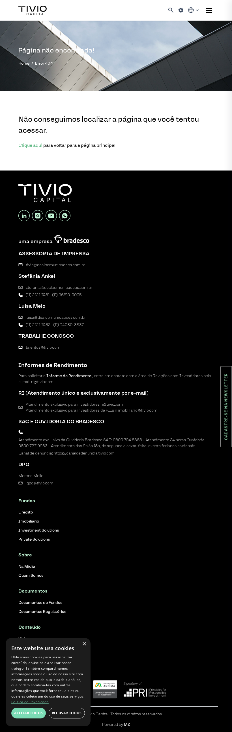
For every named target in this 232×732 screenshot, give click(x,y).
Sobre (25, 555)
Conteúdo (29, 627)
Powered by (116, 724)
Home (23, 63)
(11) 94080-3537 (68, 324)
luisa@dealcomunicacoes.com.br (56, 317)
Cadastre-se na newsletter (226, 406)
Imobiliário (28, 521)
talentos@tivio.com (43, 347)
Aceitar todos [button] (28, 713)
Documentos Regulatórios (42, 611)
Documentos (33, 591)
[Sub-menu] (209, 10)
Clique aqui (30, 145)
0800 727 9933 (33, 445)
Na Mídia (26, 566)
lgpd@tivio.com (39, 483)
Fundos (26, 500)
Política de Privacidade (30, 702)
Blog (23, 654)
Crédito (25, 512)
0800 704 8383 (127, 440)
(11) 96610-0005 (67, 294)
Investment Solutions (38, 530)
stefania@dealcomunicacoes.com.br (59, 287)
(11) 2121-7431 (38, 294)
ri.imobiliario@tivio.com (136, 410)
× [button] (84, 644)
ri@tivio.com (111, 404)
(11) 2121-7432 (38, 324)
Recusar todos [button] (67, 713)
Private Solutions (34, 539)
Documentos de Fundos (40, 602)
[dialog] (48, 682)
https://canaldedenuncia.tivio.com (84, 453)
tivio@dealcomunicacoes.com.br (55, 265)
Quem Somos (30, 575)
